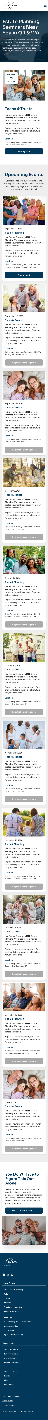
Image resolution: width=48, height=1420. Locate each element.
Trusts (7, 1298)
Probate (7, 1302)
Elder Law (8, 1317)
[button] (43, 5)
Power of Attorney (11, 1311)
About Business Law (12, 1349)
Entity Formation (11, 1354)
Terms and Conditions (10, 1396)
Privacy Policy (7, 1401)
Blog (6, 1380)
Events (7, 1376)
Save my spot (24, 151)
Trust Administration (13, 1307)
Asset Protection (11, 1326)
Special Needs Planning (13, 1335)
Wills (6, 1294)
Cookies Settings (8, 1405)
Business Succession (12, 1362)
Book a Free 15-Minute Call (24, 1210)
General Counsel (10, 1358)
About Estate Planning (13, 1289)
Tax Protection (10, 1330)
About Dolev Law (11, 1371)
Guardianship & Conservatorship (17, 1322)
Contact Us (8, 1384)
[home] (9, 5)
